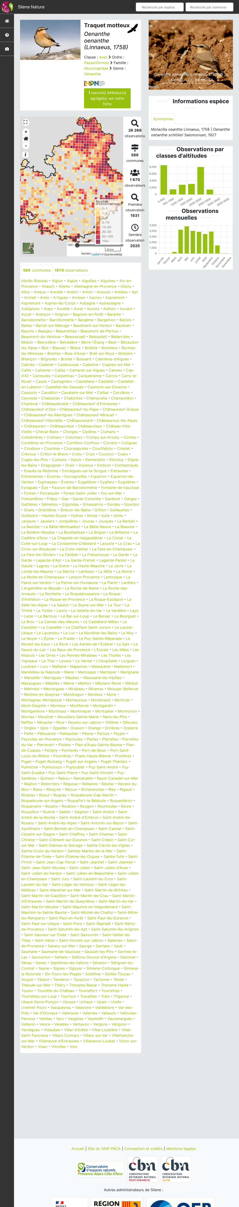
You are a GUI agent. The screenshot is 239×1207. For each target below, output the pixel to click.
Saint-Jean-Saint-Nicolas (43, 867)
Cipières (89, 431)
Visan (42, 1046)
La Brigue (97, 532)
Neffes (27, 722)
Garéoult (112, 498)
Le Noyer (29, 638)
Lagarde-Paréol (113, 560)
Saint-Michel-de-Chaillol (92, 912)
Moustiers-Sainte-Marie (78, 716)
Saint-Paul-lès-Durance (107, 918)
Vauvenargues (119, 1018)
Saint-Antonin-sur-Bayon (102, 823)
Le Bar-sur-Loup (75, 616)
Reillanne (90, 783)
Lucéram (28, 666)
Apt (135, 292)
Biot (45, 347)
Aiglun (57, 280)
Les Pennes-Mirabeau (78, 655)
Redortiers (50, 783)
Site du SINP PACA (105, 1148)
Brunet (66, 359)
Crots (77, 454)
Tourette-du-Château (55, 990)
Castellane (85, 381)
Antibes (121, 292)
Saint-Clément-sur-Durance (63, 839)
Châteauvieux (62, 426)
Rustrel (49, 811)
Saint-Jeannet (92, 862)
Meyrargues (53, 688)
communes (37, 270)
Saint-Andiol (103, 811)
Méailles (52, 683)
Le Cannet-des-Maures (59, 621)
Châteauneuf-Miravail (95, 415)
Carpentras (64, 375)
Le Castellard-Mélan (101, 621)
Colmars (54, 437)
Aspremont (115, 297)
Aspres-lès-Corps (60, 303)
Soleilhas (93, 974)
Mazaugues (31, 683)
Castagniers (61, 381)
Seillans (61, 957)
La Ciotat (115, 537)
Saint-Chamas (101, 834)
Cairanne (43, 370)
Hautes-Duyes (54, 515)
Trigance (121, 996)
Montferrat (79, 705)
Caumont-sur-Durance (107, 387)
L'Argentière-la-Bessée (41, 588)
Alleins (64, 286)
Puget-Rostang (48, 761)
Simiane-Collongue (103, 968)
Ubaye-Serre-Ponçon (40, 1001)
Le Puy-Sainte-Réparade (100, 638)
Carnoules (41, 375)
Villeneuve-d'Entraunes (59, 1041)
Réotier (108, 783)
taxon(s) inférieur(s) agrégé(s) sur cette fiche (107, 98)
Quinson (47, 778)
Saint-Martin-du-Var (116, 901)
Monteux (58, 705)
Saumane (29, 951)
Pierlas (92, 739)
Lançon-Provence (84, 577)
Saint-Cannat (109, 828)
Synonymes (163, 118)
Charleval (29, 403)
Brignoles (49, 359)
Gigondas (70, 504)
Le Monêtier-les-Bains (98, 633)
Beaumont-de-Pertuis (99, 331)
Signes (59, 968)
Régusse (70, 783)
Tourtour (68, 996)
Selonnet (128, 957)
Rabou (64, 778)
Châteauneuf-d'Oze (38, 409)
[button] (25, 138)
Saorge (85, 946)
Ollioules (130, 722)
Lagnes (43, 565)
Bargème (86, 319)
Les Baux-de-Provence (70, 649)
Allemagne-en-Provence (95, 286)
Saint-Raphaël (98, 923)
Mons (111, 694)
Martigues (52, 677)
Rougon (87, 806)
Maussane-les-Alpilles (102, 677)
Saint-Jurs (60, 878)
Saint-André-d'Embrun (78, 817)
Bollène (91, 347)
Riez (112, 789)
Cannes (115, 370)
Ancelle (56, 292)
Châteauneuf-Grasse (120, 409)
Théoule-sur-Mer (35, 985)
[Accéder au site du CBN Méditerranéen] (143, 1168)
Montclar (122, 700)
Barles (26, 325)
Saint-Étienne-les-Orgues (77, 856)
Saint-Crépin (102, 839)
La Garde (121, 554)
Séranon (99, 962)
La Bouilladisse (72, 532)
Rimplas (28, 795)
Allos (25, 292)
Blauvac (59, 347)
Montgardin (103, 705)
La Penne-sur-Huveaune (77, 582)
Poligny (51, 750)
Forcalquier (50, 493)
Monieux (95, 694)
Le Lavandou (48, 633)
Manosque (87, 672)
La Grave (61, 565)
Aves (103, 57)
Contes (129, 437)
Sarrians (103, 946)
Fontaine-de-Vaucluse (120, 487)
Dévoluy (116, 459)
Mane (69, 672)
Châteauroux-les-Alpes (117, 420)
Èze (45, 487)
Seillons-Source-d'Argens (94, 957)
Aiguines (107, 280)
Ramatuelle (83, 778)
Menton (84, 683)
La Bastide (30, 526)
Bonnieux (110, 347)
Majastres (78, 666)
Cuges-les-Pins (34, 459)
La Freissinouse (95, 554)
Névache (44, 722)
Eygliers (107, 482)
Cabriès (28, 364)
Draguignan (51, 465)
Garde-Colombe (87, 498)
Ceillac (103, 392)
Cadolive (90, 364)
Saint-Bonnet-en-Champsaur (69, 828)
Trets (105, 996)
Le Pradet (66, 638)
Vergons (100, 1024)
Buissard (83, 359)
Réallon (30, 783)
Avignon (62, 314)
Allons (125, 286)
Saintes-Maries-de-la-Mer (90, 851)
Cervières (121, 392)
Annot (87, 292)
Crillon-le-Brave (54, 454)
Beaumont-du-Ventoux (41, 336)
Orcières (112, 728)
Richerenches (92, 789)
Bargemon (107, 319)
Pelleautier (69, 733)
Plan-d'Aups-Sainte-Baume (98, 744)
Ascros (95, 297)
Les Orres (47, 655)
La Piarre (109, 582)
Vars (60, 1018)
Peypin (119, 733)
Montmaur (58, 711)
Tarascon (81, 979)
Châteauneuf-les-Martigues (48, 415)
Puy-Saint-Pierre (63, 772)
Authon (109, 308)
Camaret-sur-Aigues (87, 370)
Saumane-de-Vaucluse (61, 951)
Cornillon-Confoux (83, 442)
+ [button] (26, 131)
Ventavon (81, 1024)
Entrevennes (32, 476)
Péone (87, 733)
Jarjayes (28, 521)
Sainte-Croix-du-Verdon (42, 851)
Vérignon (119, 1024)
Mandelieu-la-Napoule (40, 672)
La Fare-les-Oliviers (38, 554)
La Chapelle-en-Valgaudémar (77, 537)
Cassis (41, 381)
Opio (44, 728)
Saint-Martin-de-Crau (89, 895)
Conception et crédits (144, 1148)
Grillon (100, 510)
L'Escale (101, 649)
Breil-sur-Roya (101, 353)
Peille (28, 733)
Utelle (116, 1001)
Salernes (114, 940)
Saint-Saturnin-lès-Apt (67, 929)
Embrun (104, 465)
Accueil (78, 1148)
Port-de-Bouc (94, 750)
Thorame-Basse (83, 985)
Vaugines (76, 1018)
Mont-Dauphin (33, 705)
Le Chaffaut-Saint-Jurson (88, 627)
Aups (48, 308)
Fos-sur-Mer (111, 493)
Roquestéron (121, 800)
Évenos (67, 482)
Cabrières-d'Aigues (112, 359)
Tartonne (101, 979)
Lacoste (107, 543)
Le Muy (127, 633)
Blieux (75, 347)
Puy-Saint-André (103, 767)
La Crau (125, 543)
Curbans (59, 459)
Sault (118, 946)
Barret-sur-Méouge (52, 325)
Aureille (63, 308)
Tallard (43, 979)
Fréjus (52, 498)
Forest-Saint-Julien (80, 493)
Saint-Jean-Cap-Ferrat (56, 862)
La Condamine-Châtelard (74, 543)
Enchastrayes (126, 465)
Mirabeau (76, 688)
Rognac (60, 795)
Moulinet (45, 716)
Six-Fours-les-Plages (63, 974)
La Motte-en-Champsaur (43, 577)
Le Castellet (51, 627)
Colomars (73, 437)
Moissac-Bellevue (122, 688)
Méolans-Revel (108, 683)
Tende (118, 979)
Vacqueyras (60, 1007)
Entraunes (119, 470)
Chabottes (73, 398)
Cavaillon (49, 392)
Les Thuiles (111, 655)
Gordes (113, 504)
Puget (26, 761)
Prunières (123, 756)
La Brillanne (119, 532)
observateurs (71, 270)
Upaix (102, 1001)
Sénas (26, 962)
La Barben (126, 521)
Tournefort (87, 990)
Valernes (89, 1013)
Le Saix (123, 644)
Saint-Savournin (84, 934)
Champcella (96, 398)
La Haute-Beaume (89, 565)
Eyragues (29, 487)
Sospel (27, 979)
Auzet (26, 314)
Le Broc (28, 621)
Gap (65, 498)
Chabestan (50, 398)
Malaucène (100, 666)
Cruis (90, 454)
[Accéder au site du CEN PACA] (101, 1168)
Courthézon (102, 448)
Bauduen (123, 325)
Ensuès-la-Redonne (41, 470)
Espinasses (47, 482)
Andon (72, 292)
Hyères (77, 515)
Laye (134, 610)
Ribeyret (53, 789)
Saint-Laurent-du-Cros (93, 878)
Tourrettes (110, 990)
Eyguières (126, 482)
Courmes (52, 448)
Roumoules (107, 806)
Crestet (123, 448)
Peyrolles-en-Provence (41, 739)
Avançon (43, 314)
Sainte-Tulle (114, 856)
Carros (111, 375)
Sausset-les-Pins (99, 951)
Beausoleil (98, 336)
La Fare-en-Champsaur (112, 549)
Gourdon (131, 504)
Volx (73, 1046)
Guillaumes (119, 510)
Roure (126, 806)
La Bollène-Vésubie (38, 532)
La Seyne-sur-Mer (88, 605)
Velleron (28, 1024)
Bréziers (125, 353)
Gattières (29, 504)
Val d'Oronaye (45, 1013)
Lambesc (86, 571)
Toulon (27, 990)
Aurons (93, 308)
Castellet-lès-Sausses (65, 387)
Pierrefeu (110, 739)
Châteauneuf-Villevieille (42, 420)
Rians (37, 789)
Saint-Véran (45, 940)
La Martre (65, 571)
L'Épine (47, 638)
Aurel (78, 308)
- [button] (26, 145)
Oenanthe (92, 74)
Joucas (88, 521)
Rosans (51, 806)
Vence (44, 1024)
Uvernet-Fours (33, 1007)
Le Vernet (83, 660)
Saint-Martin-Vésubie (39, 906)
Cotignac (129, 442)
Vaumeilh (95, 1018)
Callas (60, 370)
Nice (60, 722)
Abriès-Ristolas (34, 280)
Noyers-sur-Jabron (85, 722)
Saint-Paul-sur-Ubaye (40, 923)
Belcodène (46, 342)
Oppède (60, 728)
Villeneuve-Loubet (99, 1041)
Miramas (95, 688)
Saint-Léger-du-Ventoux (73, 884)
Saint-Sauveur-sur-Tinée (45, 934)
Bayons (27, 331)
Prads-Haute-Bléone (93, 756)
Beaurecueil (75, 336)
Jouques (105, 521)
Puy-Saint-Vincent (97, 772)
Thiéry (59, 985)
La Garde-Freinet (80, 560)
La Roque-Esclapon (106, 599)
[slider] (77, 245)
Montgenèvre (33, 711)
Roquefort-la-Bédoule (86, 800)
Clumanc (108, 431)
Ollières (112, 722)
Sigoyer (75, 968)
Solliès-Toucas (117, 974)
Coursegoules (76, 448)
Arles (44, 297)
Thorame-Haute (115, 985)
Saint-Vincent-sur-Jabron (81, 940)
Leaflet (95, 254)
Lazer (29, 616)
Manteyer (108, 672)
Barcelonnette (33, 319)
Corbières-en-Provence (42, 442)
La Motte (124, 571)
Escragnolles (75, 476)
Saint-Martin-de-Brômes (106, 890)
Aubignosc (30, 308)
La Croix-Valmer (74, 549)
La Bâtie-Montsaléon (62, 526)
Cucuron (106, 454)
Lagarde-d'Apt (48, 560)
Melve (68, 683)
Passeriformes (96, 62)
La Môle (105, 571)
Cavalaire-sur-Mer (77, 392)
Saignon (81, 811)
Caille (26, 370)
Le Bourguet (125, 616)
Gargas (130, 498)
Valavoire (83, 1007)
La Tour (114, 605)
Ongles (30, 728)
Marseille (32, 677)
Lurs (44, 666)
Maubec (72, 677)
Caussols (29, 392)
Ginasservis (93, 504)
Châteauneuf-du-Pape (79, 409)
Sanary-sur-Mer (61, 946)
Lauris (61, 610)
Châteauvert (35, 426)
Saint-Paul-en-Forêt (66, 918)
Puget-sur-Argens (81, 761)
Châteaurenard (80, 420)
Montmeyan (80, 711)
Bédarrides (120, 336)
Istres (118, 515)
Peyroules (74, 739)
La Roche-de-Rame (82, 588)
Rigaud (126, 789)
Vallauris (108, 1013)
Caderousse (68, 364)
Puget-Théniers (114, 761)
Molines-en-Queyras (42, 694)
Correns (110, 442)
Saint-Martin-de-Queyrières (70, 901)
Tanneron (61, 979)
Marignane (129, 672)
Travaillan (88, 996)
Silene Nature (31, 6)
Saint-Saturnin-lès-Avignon (115, 929)
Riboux (71, 789)
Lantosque (113, 577)
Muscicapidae (96, 68)
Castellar (106, 381)
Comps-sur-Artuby (103, 437)
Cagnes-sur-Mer (116, 364)
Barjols (125, 319)
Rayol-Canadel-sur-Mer (117, 778)
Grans (29, 510)
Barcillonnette (62, 319)
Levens (65, 660)
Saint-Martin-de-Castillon (43, 895)
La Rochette (50, 593)
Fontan (30, 493)
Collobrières (32, 437)
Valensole (70, 1013)
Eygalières (87, 482)
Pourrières (62, 756)
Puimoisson (52, 767)
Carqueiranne (90, 375)
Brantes (54, 353)
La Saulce (60, 605)
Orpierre (130, 728)
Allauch (48, 286)
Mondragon (73, 694)
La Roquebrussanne (82, 593)
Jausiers (47, 521)
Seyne (44, 968)
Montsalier (104, 711)
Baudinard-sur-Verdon (92, 325)
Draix (70, 465)
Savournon (41, 957)
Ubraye (69, 1001)
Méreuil (131, 683)
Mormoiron (127, 711)
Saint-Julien (79, 867)
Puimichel (29, 767)
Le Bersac (101, 616)
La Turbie (44, 610)
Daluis (75, 459)
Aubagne (87, 303)
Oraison (77, 728)
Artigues (60, 297)
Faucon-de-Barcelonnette (74, 487)
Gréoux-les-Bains (75, 510)
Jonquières (68, 521)
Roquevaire (31, 806)
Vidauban (52, 1029)
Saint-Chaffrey (72, 834)
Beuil (112, 342)
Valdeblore (104, 1007)
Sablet (64, 811)
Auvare (126, 308)
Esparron (99, 476)
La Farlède (69, 554)
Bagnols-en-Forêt (88, 314)
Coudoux (32, 448)
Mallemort (123, 666)
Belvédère (68, 342)
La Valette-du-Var (86, 610)
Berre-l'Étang (92, 342)
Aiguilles (89, 280)
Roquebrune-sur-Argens (42, 800)
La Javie (116, 565)
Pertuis (103, 733)
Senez (41, 962)
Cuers (123, 454)
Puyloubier (75, 767)
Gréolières (47, 510)
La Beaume (124, 526)
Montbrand (100, 700)
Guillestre (29, 515)
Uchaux (86, 1001)
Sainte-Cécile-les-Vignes (108, 845)
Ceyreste (29, 398)
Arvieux (78, 297)
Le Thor (48, 660)
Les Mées (120, 649)
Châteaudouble (55, 403)
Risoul (44, 795)
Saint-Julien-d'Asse (111, 867)
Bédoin (27, 342)
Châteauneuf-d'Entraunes (95, 403)
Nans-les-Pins (115, 716)
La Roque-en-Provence (64, 599)
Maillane (59, 666)
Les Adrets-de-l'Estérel (92, 644)
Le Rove (61, 644)
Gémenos (49, 504)
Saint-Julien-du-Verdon (41, 873)
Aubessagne (110, 303)
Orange (94, 728)
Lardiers (128, 582)
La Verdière (116, 610)
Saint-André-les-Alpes (57, 823)
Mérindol (31, 688)
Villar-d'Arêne (76, 1029)
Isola (105, 515)
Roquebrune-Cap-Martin (92, 795)
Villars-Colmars (65, 1035)
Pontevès (70, 750)
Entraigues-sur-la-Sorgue (84, 470)
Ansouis (103, 292)
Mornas (27, 716)
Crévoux (28, 454)
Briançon (29, 359)
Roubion (69, 806)
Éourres (53, 476)
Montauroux (76, 700)
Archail (30, 297)
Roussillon (30, 811)
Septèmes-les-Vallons (69, 962)
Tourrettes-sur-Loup (39, 996)
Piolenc (64, 744)
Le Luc (69, 633)
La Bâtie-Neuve (97, 526)
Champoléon (122, 398)
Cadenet (46, 364)
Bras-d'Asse (75, 353)
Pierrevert (45, 744)
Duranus (86, 465)
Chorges (70, 431)
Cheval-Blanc (47, 431)
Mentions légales (181, 1148)
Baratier (114, 314)
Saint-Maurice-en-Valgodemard (90, 906)
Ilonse (92, 515)
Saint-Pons (72, 923)
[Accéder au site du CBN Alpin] (176, 1168)
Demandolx (95, 459)
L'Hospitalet (106, 660)
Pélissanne (46, 733)
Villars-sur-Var (95, 1035)
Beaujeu (45, 331)
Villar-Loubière (104, 1029)
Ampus (40, 292)
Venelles (61, 1024)
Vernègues (30, 1029)
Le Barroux (47, 616)
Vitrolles (58, 1046)
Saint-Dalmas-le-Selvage (61, 845)
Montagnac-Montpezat (41, 700)
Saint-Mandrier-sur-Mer (60, 890)
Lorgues (128, 660)
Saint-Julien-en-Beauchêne (89, 873)
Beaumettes (66, 331)
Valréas (45, 1018)
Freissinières (32, 498)
